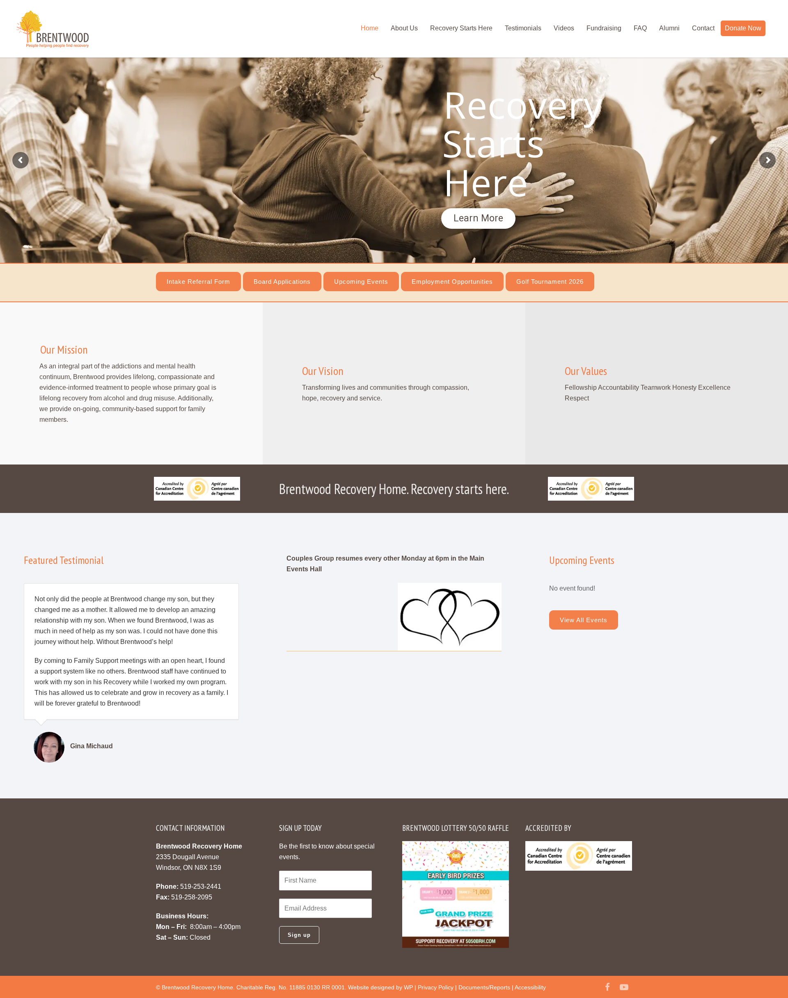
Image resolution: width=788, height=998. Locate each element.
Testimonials (523, 28)
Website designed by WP (380, 987)
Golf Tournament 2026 (550, 281)
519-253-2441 (200, 886)
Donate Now (743, 28)
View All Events (583, 619)
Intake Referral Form (198, 281)
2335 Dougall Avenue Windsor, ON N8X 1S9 (199, 857)
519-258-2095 (191, 897)
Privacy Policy (436, 987)
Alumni (669, 28)
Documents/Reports (484, 987)
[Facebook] (607, 987)
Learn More (478, 218)
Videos (564, 28)
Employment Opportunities (452, 281)
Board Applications (282, 281)
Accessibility (530, 987)
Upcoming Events (361, 281)
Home (369, 28)
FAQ (640, 28)
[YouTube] (624, 987)
